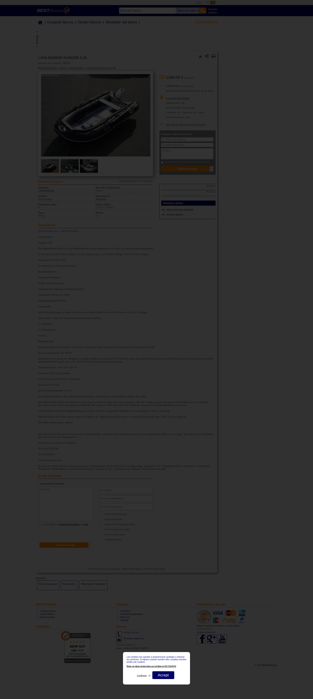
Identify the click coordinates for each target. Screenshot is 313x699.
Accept (163, 675)
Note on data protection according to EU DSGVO (151, 666)
